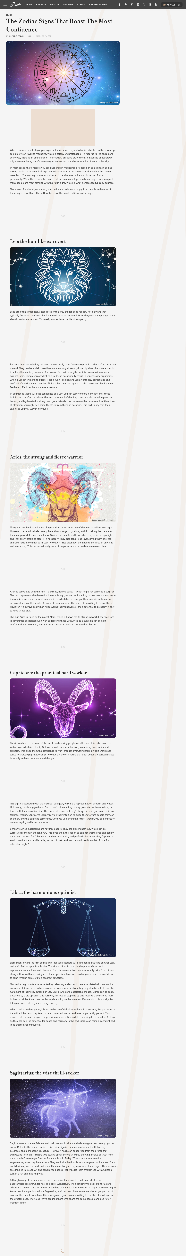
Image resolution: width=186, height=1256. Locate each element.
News (29, 4)
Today (68, 1158)
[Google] (150, 6)
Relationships (98, 4)
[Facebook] (119, 6)
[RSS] (156, 6)
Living (81, 4)
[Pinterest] (125, 6)
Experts (41, 4)
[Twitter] (144, 6)
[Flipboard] (131, 6)
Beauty (54, 4)
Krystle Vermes (17, 36)
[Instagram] (138, 6)
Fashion (68, 4)
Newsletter (173, 4)
